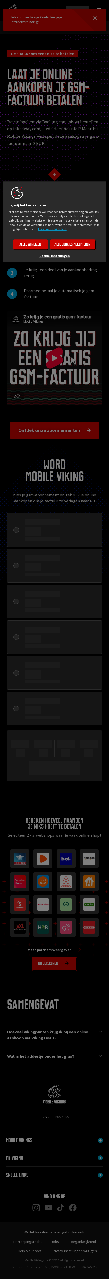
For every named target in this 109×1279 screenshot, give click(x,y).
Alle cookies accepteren (72, 244)
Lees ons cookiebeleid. (52, 229)
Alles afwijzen (30, 244)
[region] (54, 221)
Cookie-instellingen (54, 256)
